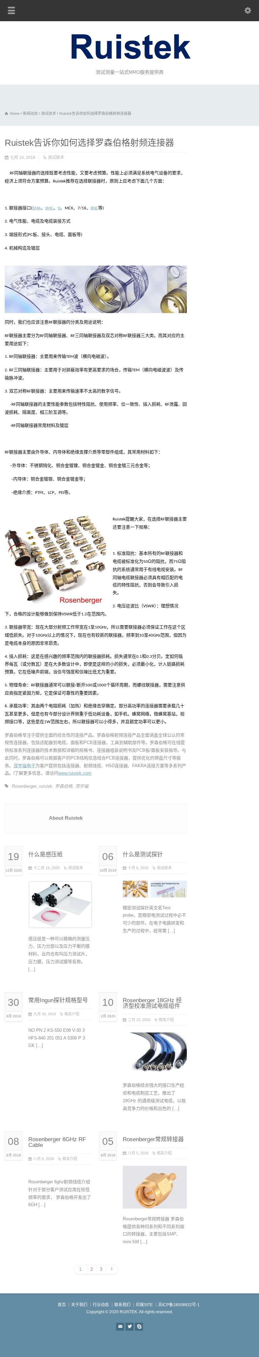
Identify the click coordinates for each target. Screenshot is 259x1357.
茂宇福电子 (24, 765)
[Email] (120, 1327)
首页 (62, 1304)
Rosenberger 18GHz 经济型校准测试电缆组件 (152, 1003)
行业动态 (101, 1304)
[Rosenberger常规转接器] (155, 1200)
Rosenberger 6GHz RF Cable (57, 1142)
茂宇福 (81, 786)
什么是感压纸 (45, 854)
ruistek (45, 786)
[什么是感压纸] (60, 920)
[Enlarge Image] (60, 889)
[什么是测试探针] (155, 889)
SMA (36, 208)
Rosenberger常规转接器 (153, 1139)
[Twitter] (129, 1327)
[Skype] (139, 1327)
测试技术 (56, 157)
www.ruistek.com (74, 773)
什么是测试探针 (143, 854)
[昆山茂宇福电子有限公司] (129, 60)
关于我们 (79, 1304)
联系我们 (122, 1304)
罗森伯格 (64, 786)
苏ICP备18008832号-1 (179, 1304)
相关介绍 (71, 1014)
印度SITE (144, 1304)
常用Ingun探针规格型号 (58, 1000)
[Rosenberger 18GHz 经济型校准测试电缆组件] (155, 1067)
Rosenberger (24, 786)
